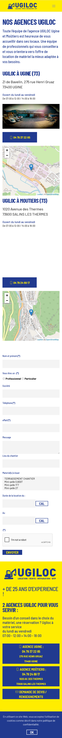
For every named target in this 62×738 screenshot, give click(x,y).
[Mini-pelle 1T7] (31, 485)
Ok (32, 732)
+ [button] (7, 150)
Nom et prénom (11, 355)
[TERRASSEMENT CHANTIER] (31, 478)
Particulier (30, 378)
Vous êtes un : (10, 373)
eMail (6, 420)
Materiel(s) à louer (11, 472)
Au (3, 512)
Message (6, 437)
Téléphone (8, 402)
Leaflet (40, 194)
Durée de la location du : (13, 495)
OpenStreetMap (52, 194)
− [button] (7, 155)
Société (6, 385)
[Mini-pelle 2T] (31, 488)
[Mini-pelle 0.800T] (31, 481)
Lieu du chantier (10, 455)
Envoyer (12, 552)
